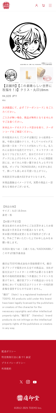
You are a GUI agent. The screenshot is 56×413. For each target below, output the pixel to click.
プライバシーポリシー (14, 363)
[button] (50, 5)
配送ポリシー (9, 351)
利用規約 (6, 368)
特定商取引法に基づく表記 (16, 357)
